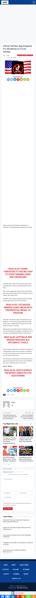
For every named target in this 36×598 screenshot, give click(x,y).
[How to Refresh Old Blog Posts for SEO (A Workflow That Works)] (10, 451)
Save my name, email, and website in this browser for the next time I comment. (17, 504)
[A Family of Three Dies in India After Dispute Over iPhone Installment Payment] (10, 431)
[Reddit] (21, 79)
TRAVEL (26, 574)
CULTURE (16, 569)
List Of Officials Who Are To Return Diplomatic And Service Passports (10, 417)
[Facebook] (8, 79)
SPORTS (6, 574)
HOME (6, 565)
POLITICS (6, 569)
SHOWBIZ (16, 574)
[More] (27, 79)
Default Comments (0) (8, 471)
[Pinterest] (18, 79)
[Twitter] (11, 79)
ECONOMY (20, 55)
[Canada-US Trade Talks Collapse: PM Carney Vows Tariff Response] (26, 431)
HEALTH (21, 446)
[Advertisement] (18, 23)
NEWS (24, 55)
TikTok (8, 394)
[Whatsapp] (24, 79)
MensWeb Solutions (22, 588)
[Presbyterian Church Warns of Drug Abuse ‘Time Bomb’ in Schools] (26, 451)
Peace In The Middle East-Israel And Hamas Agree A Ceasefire (26, 417)
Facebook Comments (19, 471)
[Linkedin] (14, 79)
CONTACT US (16, 578)
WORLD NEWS (30, 55)
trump (12, 394)
